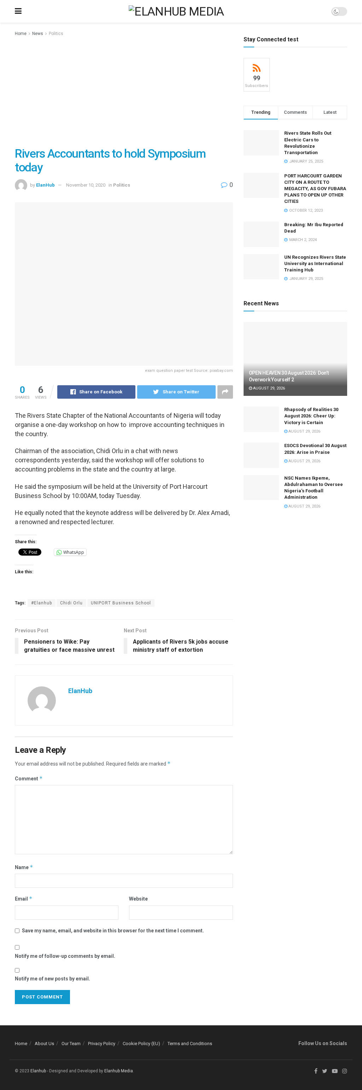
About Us (44, 1043)
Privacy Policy (101, 1043)
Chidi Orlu (71, 602)
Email (24, 898)
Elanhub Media (118, 1070)
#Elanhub (41, 602)
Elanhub (38, 1070)
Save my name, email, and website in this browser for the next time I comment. (113, 930)
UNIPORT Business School (121, 602)
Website (138, 899)
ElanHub (45, 185)
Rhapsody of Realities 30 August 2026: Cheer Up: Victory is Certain (311, 416)
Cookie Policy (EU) (141, 1043)
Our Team (71, 1043)
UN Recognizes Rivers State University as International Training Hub (315, 263)
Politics (56, 33)
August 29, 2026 (268, 388)
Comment (29, 778)
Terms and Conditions (190, 1043)
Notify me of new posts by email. (52, 978)
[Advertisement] (124, 90)
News (37, 33)
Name (24, 867)
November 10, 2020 (85, 185)
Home (21, 33)
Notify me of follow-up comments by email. (65, 956)
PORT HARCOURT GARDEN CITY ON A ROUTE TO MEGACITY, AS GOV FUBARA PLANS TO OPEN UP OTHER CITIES (315, 188)
